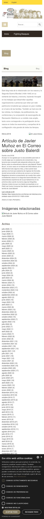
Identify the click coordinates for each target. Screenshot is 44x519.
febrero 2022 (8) (8, 336)
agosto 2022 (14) (8, 321)
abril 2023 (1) (7, 304)
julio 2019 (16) (7, 404)
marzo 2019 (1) (8, 414)
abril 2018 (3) (7, 441)
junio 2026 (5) (7, 231)
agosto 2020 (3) (8, 373)
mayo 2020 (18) (8, 380)
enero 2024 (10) (8, 285)
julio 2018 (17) (7, 434)
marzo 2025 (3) (8, 251)
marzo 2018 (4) (8, 443)
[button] (22, 507)
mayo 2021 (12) (8, 358)
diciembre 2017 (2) (9, 451)
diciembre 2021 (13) (9, 341)
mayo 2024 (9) (7, 275)
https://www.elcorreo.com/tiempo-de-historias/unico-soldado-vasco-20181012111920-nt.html (22, 195)
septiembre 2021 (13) (10, 348)
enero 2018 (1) (7, 448)
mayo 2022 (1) (7, 329)
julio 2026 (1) (7, 229)
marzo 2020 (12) (8, 385)
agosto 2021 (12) (8, 351)
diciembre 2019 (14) (9, 392)
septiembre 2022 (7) (10, 319)
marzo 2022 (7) (8, 334)
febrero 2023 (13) (9, 309)
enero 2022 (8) (7, 338)
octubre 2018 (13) (9, 426)
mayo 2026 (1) (7, 234)
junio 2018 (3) (7, 436)
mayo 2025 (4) (7, 246)
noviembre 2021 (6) (9, 343)
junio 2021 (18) (8, 356)
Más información (20, 476)
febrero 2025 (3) (8, 253)
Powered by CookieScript (11, 516)
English (14, 2)
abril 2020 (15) (7, 382)
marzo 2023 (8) (8, 307)
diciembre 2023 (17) (9, 287)
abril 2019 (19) (7, 412)
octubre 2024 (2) (8, 263)
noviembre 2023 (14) (10, 290)
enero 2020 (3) (7, 390)
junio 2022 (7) (7, 326)
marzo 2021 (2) (8, 360)
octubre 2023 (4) (8, 292)
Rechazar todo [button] (31, 512)
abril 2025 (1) (7, 248)
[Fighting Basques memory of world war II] (22, 13)
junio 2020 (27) (8, 378)
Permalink (16, 200)
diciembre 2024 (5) (9, 258)
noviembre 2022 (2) (9, 314)
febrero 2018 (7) (8, 446)
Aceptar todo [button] (12, 512)
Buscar (39, 24)
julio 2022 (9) (7, 324)
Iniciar (6, 2)
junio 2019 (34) (8, 407)
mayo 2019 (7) (7, 409)
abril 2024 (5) (7, 277)
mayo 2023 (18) (8, 302)
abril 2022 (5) (7, 331)
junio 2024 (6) (7, 273)
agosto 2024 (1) (8, 268)
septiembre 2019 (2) (10, 400)
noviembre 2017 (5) (9, 453)
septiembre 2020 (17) (10, 370)
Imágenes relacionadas (21, 208)
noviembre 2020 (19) (10, 365)
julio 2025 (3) (7, 243)
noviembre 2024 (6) (9, 260)
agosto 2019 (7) (8, 402)
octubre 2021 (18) (9, 346)
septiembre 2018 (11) (10, 429)
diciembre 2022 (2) (9, 312)
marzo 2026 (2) (8, 236)
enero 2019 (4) (7, 419)
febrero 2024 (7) (8, 282)
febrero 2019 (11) (9, 417)
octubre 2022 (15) (9, 317)
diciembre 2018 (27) (9, 421)
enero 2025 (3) (7, 255)
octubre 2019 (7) (8, 397)
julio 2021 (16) (7, 353)
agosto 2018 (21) (8, 431)
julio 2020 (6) (7, 375)
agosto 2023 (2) (8, 297)
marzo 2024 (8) (8, 280)
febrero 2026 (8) (8, 238)
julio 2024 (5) (7, 270)
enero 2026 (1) (7, 241)
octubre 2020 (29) (9, 368)
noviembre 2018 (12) (10, 424)
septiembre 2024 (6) (10, 265)
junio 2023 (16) (8, 299)
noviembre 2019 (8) (9, 395)
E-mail (9, 200)
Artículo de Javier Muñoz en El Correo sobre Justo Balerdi (21, 145)
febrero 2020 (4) (8, 387)
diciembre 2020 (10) (9, 363)
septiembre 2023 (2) (10, 295)
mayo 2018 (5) (7, 439)
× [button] (41, 457)
